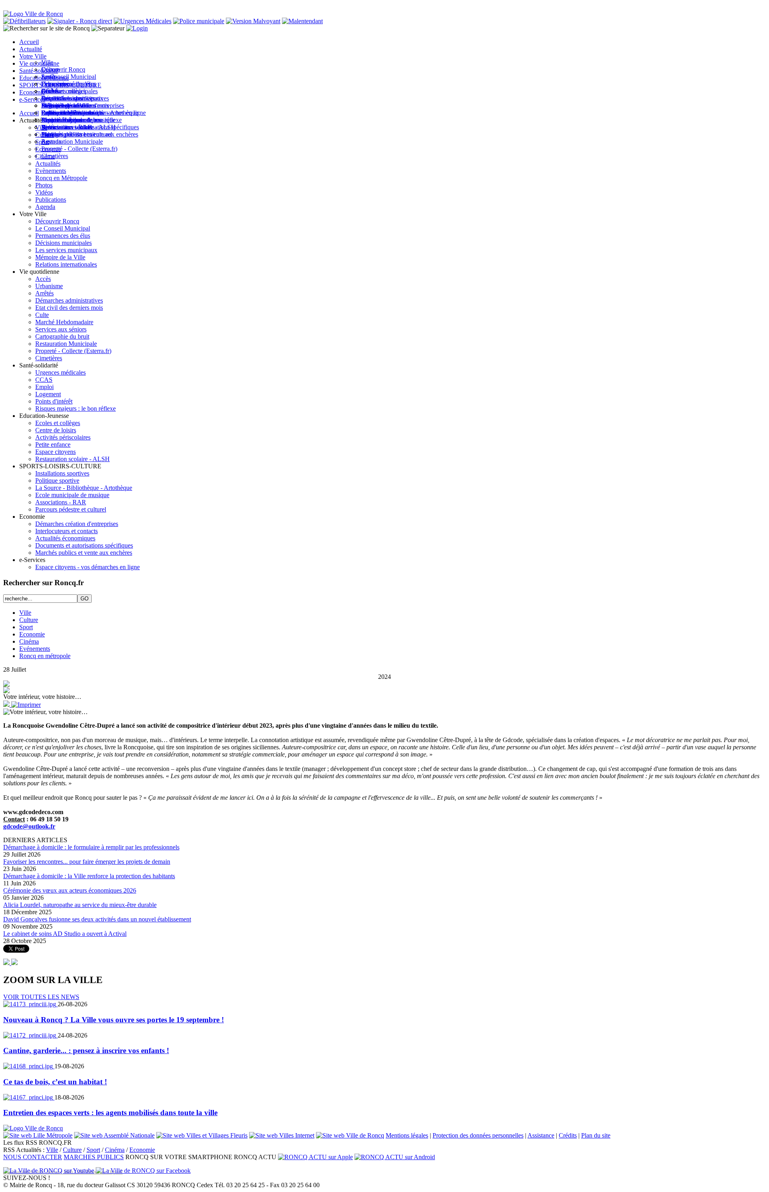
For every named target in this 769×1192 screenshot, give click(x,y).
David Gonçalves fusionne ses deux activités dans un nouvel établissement (97, 919)
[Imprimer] (26, 704)
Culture (28, 619)
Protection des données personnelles (478, 1135)
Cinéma (29, 641)
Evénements (34, 648)
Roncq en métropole (44, 655)
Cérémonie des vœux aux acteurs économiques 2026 (69, 890)
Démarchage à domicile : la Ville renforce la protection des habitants (89, 876)
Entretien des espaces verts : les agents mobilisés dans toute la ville (110, 1112)
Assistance (540, 1135)
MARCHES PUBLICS (94, 1157)
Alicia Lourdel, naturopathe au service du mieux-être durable (80, 904)
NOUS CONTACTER (32, 1157)
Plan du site (595, 1135)
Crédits (568, 1135)
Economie (32, 634)
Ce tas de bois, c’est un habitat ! (55, 1082)
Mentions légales (407, 1135)
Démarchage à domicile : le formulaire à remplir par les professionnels (91, 847)
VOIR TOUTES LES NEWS (41, 996)
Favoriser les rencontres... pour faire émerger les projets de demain (86, 861)
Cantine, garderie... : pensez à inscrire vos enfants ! (86, 1050)
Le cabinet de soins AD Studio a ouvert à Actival (65, 933)
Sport (26, 627)
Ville (25, 612)
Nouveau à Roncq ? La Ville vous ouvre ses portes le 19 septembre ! (113, 1019)
